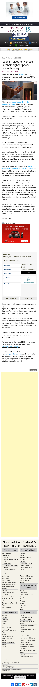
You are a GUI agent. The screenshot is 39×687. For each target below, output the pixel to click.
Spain (21, 74)
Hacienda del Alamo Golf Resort (27, 569)
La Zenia (22, 654)
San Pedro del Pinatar (8, 597)
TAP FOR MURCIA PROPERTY (19, 49)
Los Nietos (5, 578)
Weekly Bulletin (6, 670)
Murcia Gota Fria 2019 (8, 668)
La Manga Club (6, 563)
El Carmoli (5, 557)
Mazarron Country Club (27, 640)
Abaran (4, 617)
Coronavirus (5, 665)
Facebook (28, 298)
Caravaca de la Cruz (26, 595)
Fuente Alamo (24, 565)
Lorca (22, 572)
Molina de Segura (7, 636)
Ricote (4, 644)
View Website (11, 298)
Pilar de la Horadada (8, 584)
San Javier (5, 595)
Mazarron (23, 574)
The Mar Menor (10, 550)
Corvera (4, 626)
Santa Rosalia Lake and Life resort (9, 600)
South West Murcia (28, 550)
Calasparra (23, 592)
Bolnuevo (23, 559)
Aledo (22, 555)
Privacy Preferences (20, 677)
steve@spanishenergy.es (11, 347)
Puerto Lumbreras (25, 578)
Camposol (23, 561)
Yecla (21, 609)
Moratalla (23, 605)
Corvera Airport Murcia (8, 666)
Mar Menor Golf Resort (9, 582)
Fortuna (22, 601)
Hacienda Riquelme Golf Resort (9, 631)
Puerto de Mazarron (26, 576)
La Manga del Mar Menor (10, 565)
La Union (4, 572)
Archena (4, 621)
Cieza (22, 599)
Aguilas (22, 553)
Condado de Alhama (26, 563)
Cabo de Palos (6, 553)
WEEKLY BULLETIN (29, 24)
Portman (4, 590)
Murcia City (5, 640)
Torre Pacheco (6, 607)
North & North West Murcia (28, 586)
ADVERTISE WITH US (17, 24)
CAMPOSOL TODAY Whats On (10, 662)
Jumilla (22, 603)
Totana (22, 582)
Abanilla (4, 615)
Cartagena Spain (6, 664)
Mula (21, 607)
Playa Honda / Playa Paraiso (8, 587)
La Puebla (5, 567)
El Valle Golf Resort (8, 628)
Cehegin (22, 597)
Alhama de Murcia (25, 557)
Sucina (4, 646)
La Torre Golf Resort (8, 570)
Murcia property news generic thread (12, 669)
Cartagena (5, 555)
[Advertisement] (19, 454)
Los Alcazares (6, 574)
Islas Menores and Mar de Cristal (10, 560)
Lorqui (4, 634)
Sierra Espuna (24, 580)
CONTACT (8, 24)
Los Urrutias (6, 580)
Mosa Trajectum (7, 638)
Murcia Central (10, 612)
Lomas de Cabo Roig (26, 656)
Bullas (22, 590)
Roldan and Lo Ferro (8, 592)
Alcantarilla (5, 619)
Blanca (4, 624)
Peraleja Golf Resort (8, 642)
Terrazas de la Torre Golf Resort (9, 604)
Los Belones (5, 576)
